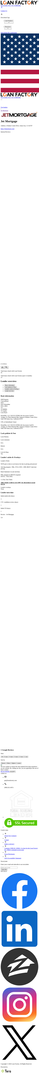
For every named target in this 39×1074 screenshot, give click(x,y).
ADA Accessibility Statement (12, 858)
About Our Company (10, 836)
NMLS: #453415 (9, 844)
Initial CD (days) (5, 508)
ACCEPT (12, 771)
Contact (6, 840)
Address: (3, 125)
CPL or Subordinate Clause (8, 422)
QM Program (4, 399)
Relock (3, 446)
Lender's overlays (6, 487)
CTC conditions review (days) (9, 502)
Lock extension (5, 440)
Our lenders (4, 107)
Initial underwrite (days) (7, 496)
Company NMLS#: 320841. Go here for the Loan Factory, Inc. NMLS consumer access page (21, 849)
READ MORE (5, 771)
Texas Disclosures (9, 854)
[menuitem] (8, 22)
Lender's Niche (5, 461)
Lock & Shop (5, 452)
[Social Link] (19, 909)
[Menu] (1, 99)
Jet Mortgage (4, 110)
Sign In (3, 32)
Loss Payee (4, 412)
